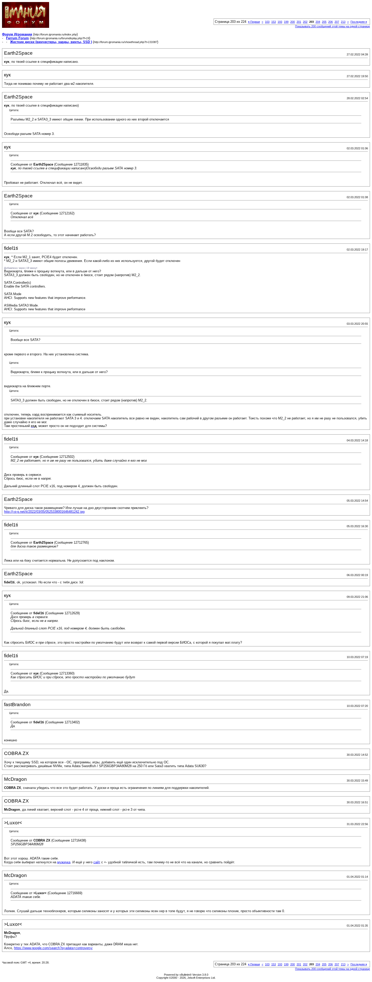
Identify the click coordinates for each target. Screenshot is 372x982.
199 (286, 21)
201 (299, 21)
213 (343, 21)
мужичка (63, 862)
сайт (96, 862)
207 (337, 21)
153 (273, 21)
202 (305, 21)
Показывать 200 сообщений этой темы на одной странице (332, 26)
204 (318, 21)
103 (267, 21)
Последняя (358, 21)
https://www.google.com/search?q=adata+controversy (53, 948)
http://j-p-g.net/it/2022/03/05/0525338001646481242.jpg (44, 512)
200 (292, 21)
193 (280, 21)
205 (324, 21)
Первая (254, 21)
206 (330, 21)
